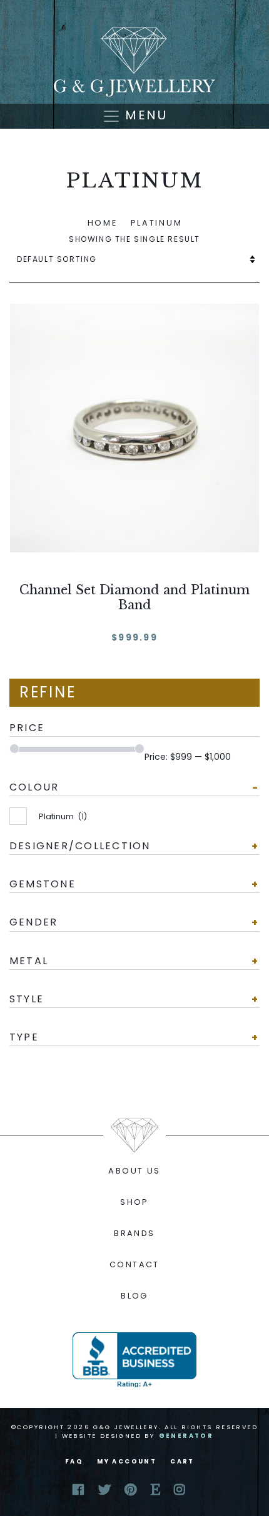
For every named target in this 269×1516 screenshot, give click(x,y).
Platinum (63, 816)
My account (126, 1461)
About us (134, 1170)
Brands (134, 1233)
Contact (134, 1264)
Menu (144, 115)
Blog (134, 1295)
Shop (134, 1202)
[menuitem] (134, 1171)
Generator (186, 1436)
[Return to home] (134, 62)
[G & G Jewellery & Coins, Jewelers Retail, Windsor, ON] (134, 1360)
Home (103, 222)
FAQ (74, 1461)
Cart (182, 1461)
